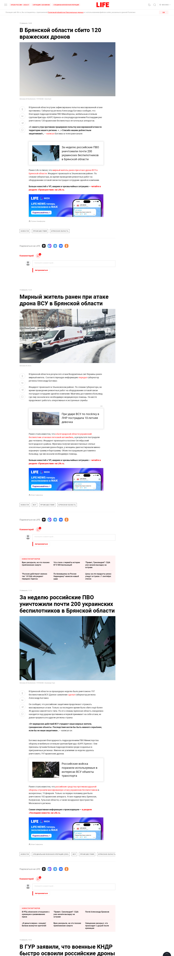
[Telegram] (55, 246)
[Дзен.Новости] (43, 246)
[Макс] (49, 246)
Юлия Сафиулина (37, 495)
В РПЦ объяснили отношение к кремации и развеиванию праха (35, 914)
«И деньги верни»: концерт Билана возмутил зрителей (34, 924)
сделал (71, 694)
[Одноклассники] (66, 246)
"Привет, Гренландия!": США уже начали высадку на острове (97, 565)
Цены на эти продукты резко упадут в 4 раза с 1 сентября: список (98, 576)
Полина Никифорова (38, 221)
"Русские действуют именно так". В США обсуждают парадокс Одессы (34, 576)
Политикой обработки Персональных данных (65, 12)
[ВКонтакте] (60, 246)
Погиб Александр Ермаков (97, 911)
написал (50, 133)
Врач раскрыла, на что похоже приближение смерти (35, 563)
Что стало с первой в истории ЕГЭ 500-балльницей (67, 563)
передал (83, 377)
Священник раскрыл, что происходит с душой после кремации (97, 925)
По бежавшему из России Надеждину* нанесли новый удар (66, 576)
